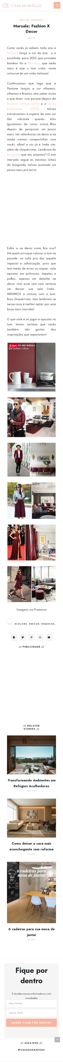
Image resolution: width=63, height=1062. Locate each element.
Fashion (37, 20)
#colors (21, 623)
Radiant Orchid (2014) (23, 103)
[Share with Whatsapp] (40, 637)
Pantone (12, 53)
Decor (24, 20)
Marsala (34, 63)
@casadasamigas (31, 1049)
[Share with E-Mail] (49, 637)
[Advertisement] (31, 209)
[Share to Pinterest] (31, 637)
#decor (34, 623)
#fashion (48, 623)
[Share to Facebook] (14, 637)
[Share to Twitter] (22, 637)
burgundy (13, 154)
